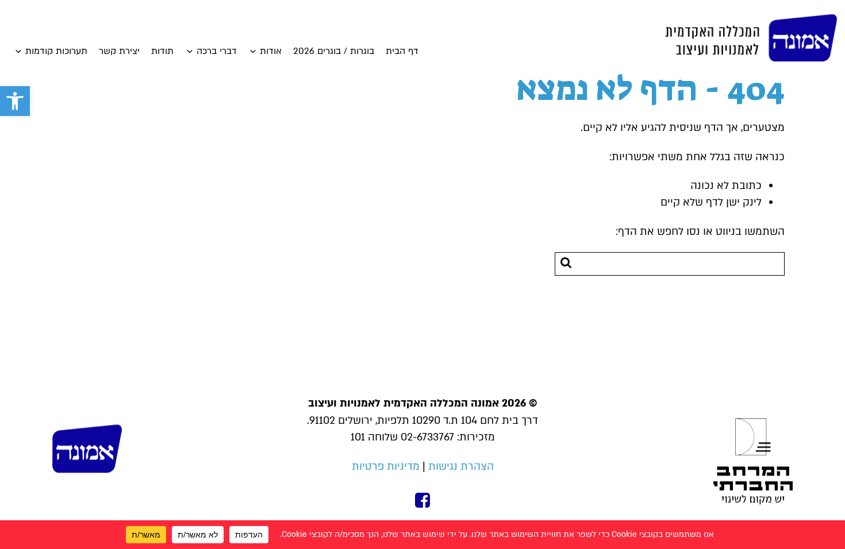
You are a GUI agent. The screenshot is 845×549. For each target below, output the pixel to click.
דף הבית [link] (402, 51)
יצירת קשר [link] (119, 51)
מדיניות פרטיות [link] (386, 466)
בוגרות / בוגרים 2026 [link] (333, 51)
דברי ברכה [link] (217, 51)
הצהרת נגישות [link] (461, 466)
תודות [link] (162, 51)
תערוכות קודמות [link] (56, 51)
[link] (15, 101)
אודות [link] (271, 51)
